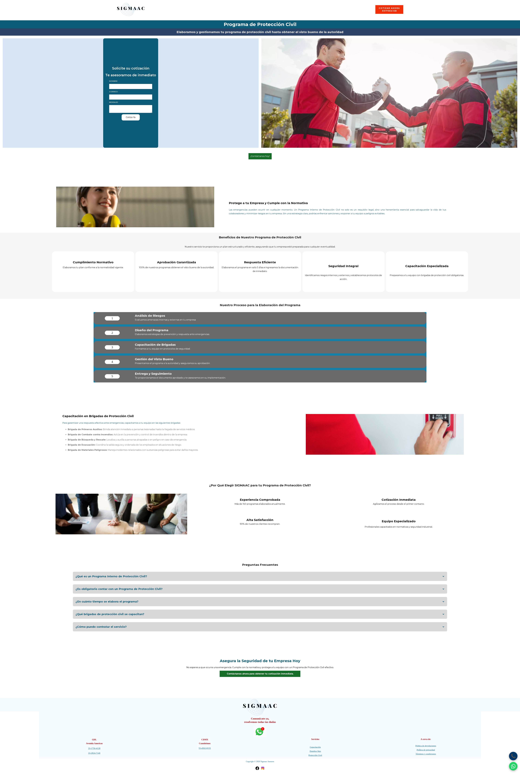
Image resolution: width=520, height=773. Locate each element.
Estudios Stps (315, 751)
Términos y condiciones (426, 754)
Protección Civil (315, 755)
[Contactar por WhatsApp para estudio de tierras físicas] (513, 766)
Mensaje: (113, 102)
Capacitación (315, 747)
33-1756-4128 (94, 748)
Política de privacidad (426, 750)
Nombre (113, 81)
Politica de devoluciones (425, 746)
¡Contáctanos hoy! (260, 156)
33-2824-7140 (94, 753)
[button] (260, 576)
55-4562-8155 (205, 748)
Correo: (113, 92)
